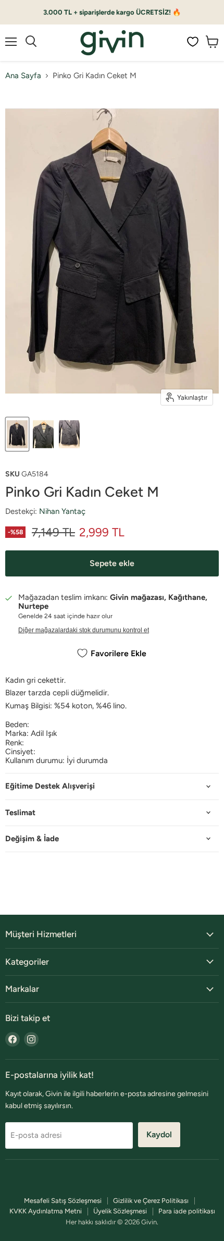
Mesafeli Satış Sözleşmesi (63, 1201)
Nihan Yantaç (62, 511)
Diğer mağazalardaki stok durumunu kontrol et (83, 630)
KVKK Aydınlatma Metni (45, 1211)
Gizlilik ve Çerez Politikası (151, 1201)
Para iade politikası (186, 1211)
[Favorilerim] (193, 41)
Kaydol (159, 1134)
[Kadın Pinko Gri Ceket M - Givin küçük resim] (17, 434)
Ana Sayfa (23, 75)
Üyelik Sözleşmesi (120, 1211)
